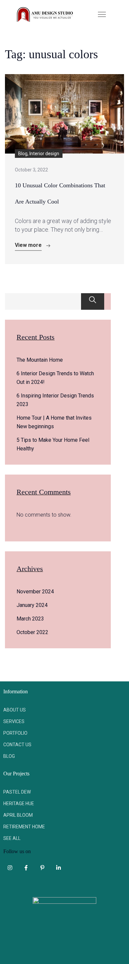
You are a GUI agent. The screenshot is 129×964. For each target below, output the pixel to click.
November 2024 (35, 591)
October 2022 (32, 632)
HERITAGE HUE (18, 803)
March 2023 (30, 619)
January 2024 (32, 605)
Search (92, 301)
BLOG (9, 756)
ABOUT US (14, 709)
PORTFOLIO (15, 733)
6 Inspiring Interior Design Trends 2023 (55, 399)
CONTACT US (17, 744)
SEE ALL (12, 838)
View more (28, 245)
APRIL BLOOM (18, 815)
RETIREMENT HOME (24, 826)
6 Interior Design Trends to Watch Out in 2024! (55, 377)
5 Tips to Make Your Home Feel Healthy (53, 444)
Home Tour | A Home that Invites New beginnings (54, 422)
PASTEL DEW (17, 792)
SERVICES (13, 721)
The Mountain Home (40, 360)
